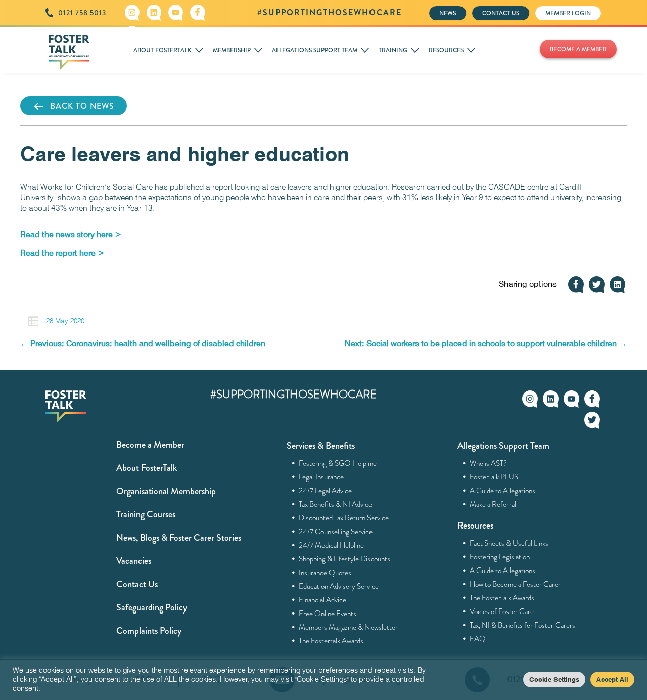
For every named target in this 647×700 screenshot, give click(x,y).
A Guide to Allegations (502, 490)
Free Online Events (327, 613)
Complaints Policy (148, 630)
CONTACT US (500, 13)
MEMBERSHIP (232, 50)
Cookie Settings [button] (554, 679)
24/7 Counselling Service (336, 531)
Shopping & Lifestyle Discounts (344, 558)
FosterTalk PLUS (494, 477)
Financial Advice (322, 599)
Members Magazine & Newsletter (348, 627)
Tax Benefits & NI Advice (335, 504)
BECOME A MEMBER (578, 49)
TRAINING (393, 50)
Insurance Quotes (325, 572)
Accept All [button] (612, 679)
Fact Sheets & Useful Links (509, 543)
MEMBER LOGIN (568, 13)
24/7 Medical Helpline (331, 545)
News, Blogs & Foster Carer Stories (178, 537)
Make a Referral (493, 504)
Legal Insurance (321, 477)
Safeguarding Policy (151, 607)
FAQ (478, 638)
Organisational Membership (166, 491)
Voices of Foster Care (502, 611)
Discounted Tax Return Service (344, 517)
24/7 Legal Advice (325, 490)
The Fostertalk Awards (331, 640)
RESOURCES (446, 50)
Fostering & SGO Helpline (338, 463)
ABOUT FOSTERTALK (162, 50)
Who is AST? (488, 463)
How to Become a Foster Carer (515, 584)
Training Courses (145, 514)
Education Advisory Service (339, 586)
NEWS (447, 13)
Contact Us (137, 584)
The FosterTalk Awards (502, 597)
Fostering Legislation (500, 556)
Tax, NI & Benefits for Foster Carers (522, 625)
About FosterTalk (146, 467)
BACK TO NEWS (82, 106)
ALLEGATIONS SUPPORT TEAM (314, 50)
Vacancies (133, 560)
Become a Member (150, 444)
